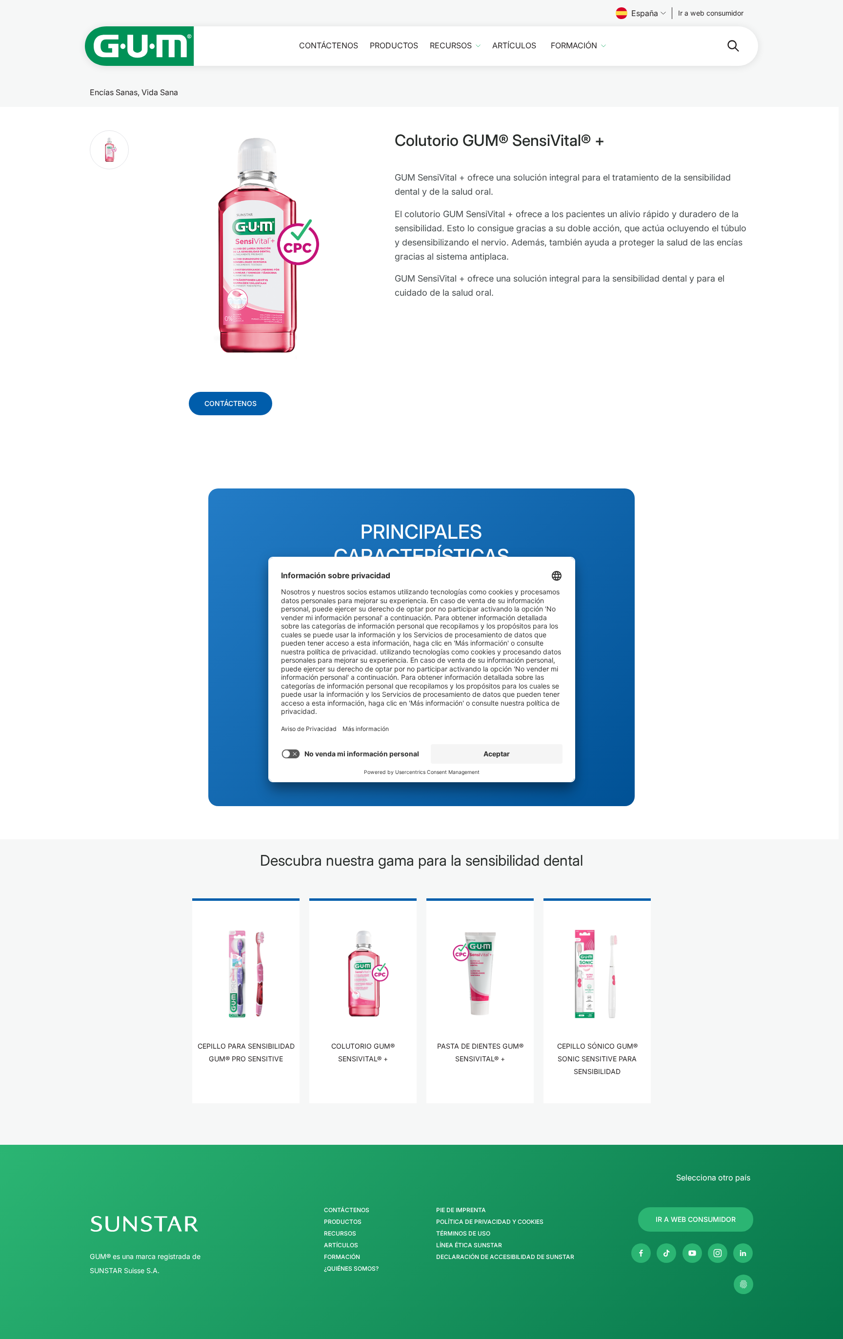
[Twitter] (666, 1253)
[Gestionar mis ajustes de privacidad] (743, 1284)
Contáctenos (328, 45)
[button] (109, 149)
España (644, 13)
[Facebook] (641, 1253)
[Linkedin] (743, 1253)
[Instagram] (717, 1253)
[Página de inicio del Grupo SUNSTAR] (173, 1223)
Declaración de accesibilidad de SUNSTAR (505, 1257)
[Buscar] (725, 45)
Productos (394, 45)
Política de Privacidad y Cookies (489, 1222)
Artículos (514, 45)
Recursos (451, 45)
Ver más (246, 1089)
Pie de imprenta (461, 1210)
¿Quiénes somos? (351, 1269)
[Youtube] (692, 1253)
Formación (574, 45)
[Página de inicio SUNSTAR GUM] (139, 46)
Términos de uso (463, 1234)
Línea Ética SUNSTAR (469, 1245)
